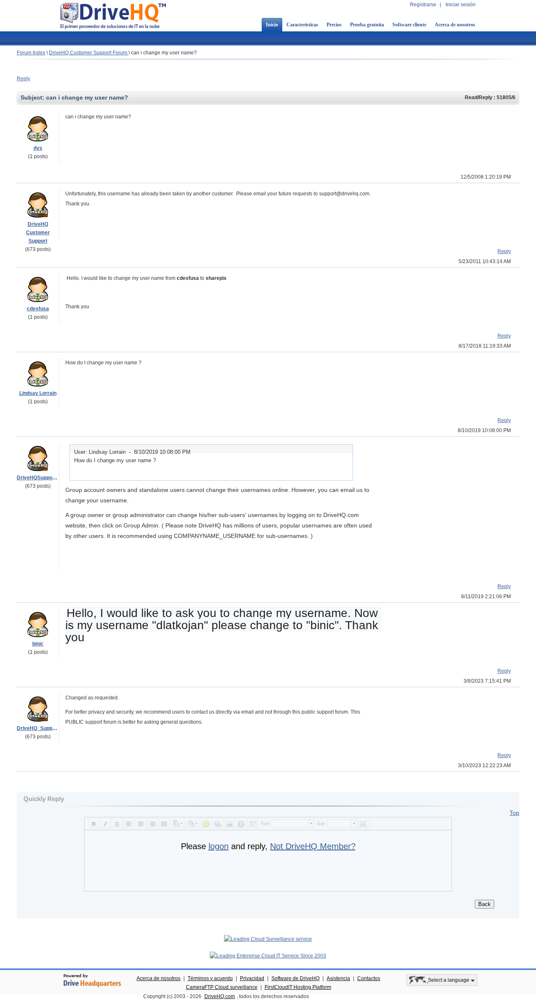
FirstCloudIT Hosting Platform (298, 987)
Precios (334, 25)
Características (302, 25)
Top (514, 812)
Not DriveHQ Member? (313, 846)
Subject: (33, 97)
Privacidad (252, 978)
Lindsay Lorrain (38, 393)
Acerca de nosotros (455, 25)
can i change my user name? (164, 53)
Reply (23, 79)
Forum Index (31, 53)
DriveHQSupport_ (38, 478)
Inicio (272, 25)
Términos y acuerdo (210, 978)
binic (38, 644)
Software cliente (409, 25)
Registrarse (423, 5)
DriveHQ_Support (38, 728)
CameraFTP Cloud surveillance (222, 987)
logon (219, 846)
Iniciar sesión (461, 5)
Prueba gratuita (367, 25)
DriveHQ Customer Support (38, 232)
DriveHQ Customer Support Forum (89, 53)
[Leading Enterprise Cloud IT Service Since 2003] (268, 956)
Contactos (368, 978)
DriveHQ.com (219, 996)
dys (38, 148)
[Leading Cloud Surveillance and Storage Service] (268, 939)
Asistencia (338, 978)
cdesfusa (38, 309)
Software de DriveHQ (295, 978)
